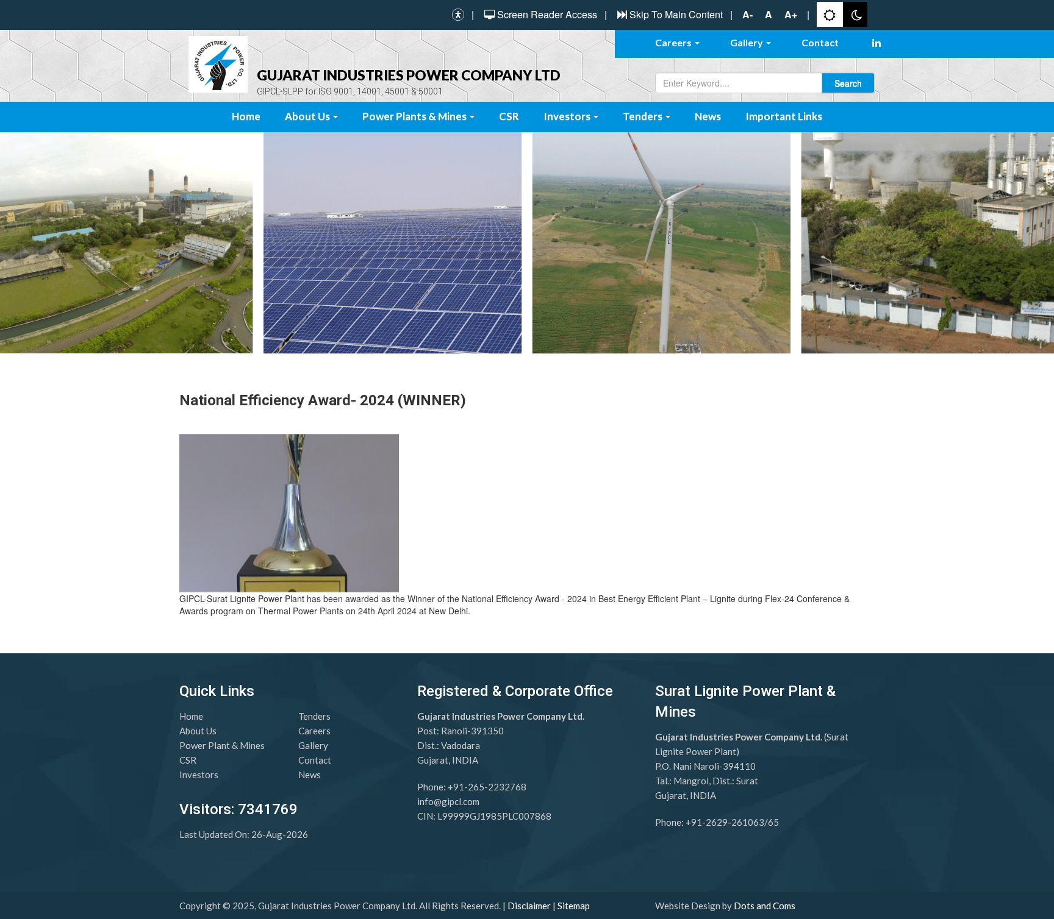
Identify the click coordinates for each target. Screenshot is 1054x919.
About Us (308, 116)
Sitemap (573, 905)
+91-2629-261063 (725, 822)
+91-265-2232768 (487, 786)
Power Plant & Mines (222, 745)
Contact (820, 42)
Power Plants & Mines (415, 116)
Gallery (747, 42)
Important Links (783, 116)
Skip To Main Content (676, 14)
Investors (567, 116)
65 (773, 822)
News (708, 116)
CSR (509, 116)
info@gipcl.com (448, 801)
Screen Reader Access (547, 14)
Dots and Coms (764, 905)
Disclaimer (529, 905)
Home (246, 116)
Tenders (643, 116)
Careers (674, 42)
